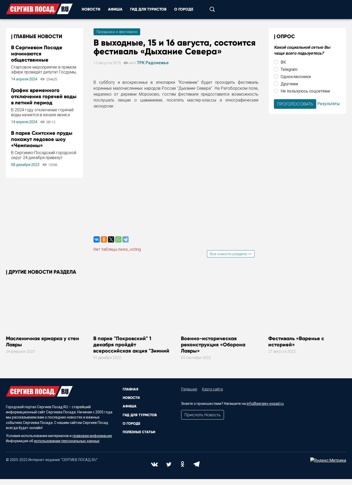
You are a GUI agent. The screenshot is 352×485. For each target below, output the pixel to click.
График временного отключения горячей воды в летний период (44, 96)
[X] (111, 239)
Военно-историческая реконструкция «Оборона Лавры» (213, 344)
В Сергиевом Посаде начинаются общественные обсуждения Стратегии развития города (40, 59)
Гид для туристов (148, 9)
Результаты (328, 103)
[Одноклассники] (104, 239)
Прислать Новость (203, 414)
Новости (91, 9)
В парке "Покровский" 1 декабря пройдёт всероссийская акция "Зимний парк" (131, 347)
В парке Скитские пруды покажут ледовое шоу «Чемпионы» (41, 139)
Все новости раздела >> (231, 254)
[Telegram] (125, 239)
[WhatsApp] (118, 239)
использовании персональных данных (66, 441)
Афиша (115, 9)
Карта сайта (212, 389)
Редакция (189, 389)
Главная (130, 389)
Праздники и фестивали (116, 32)
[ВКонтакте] (97, 239)
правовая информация (92, 436)
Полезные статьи (139, 432)
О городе (183, 9)
